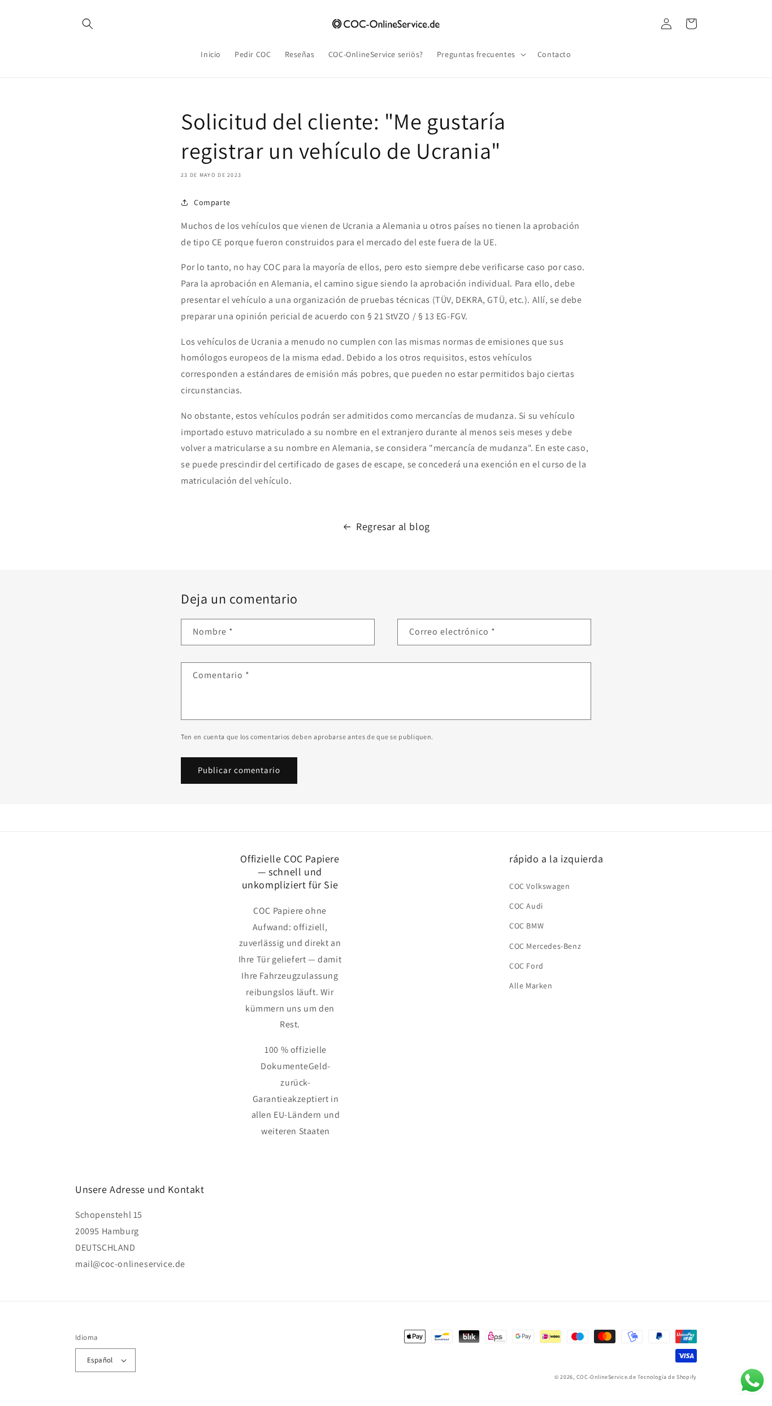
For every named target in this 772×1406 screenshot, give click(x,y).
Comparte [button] (212, 202)
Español (100, 1360)
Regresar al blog (393, 526)
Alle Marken (531, 985)
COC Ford (526, 966)
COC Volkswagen (539, 886)
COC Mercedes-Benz (545, 946)
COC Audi (526, 906)
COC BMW (526, 926)
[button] (87, 23)
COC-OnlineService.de (606, 1377)
